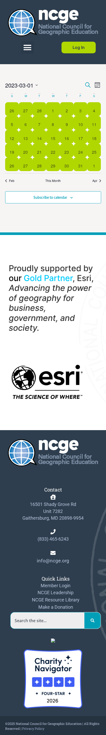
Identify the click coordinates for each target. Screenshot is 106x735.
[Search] (92, 620)
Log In (79, 47)
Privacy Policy (33, 728)
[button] (27, 47)
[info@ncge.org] (53, 553)
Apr (94, 181)
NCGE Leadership (56, 592)
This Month (53, 181)
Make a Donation (55, 607)
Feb (11, 181)
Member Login (55, 585)
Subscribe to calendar (50, 198)
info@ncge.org (53, 561)
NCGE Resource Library (56, 599)
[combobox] (47, 620)
